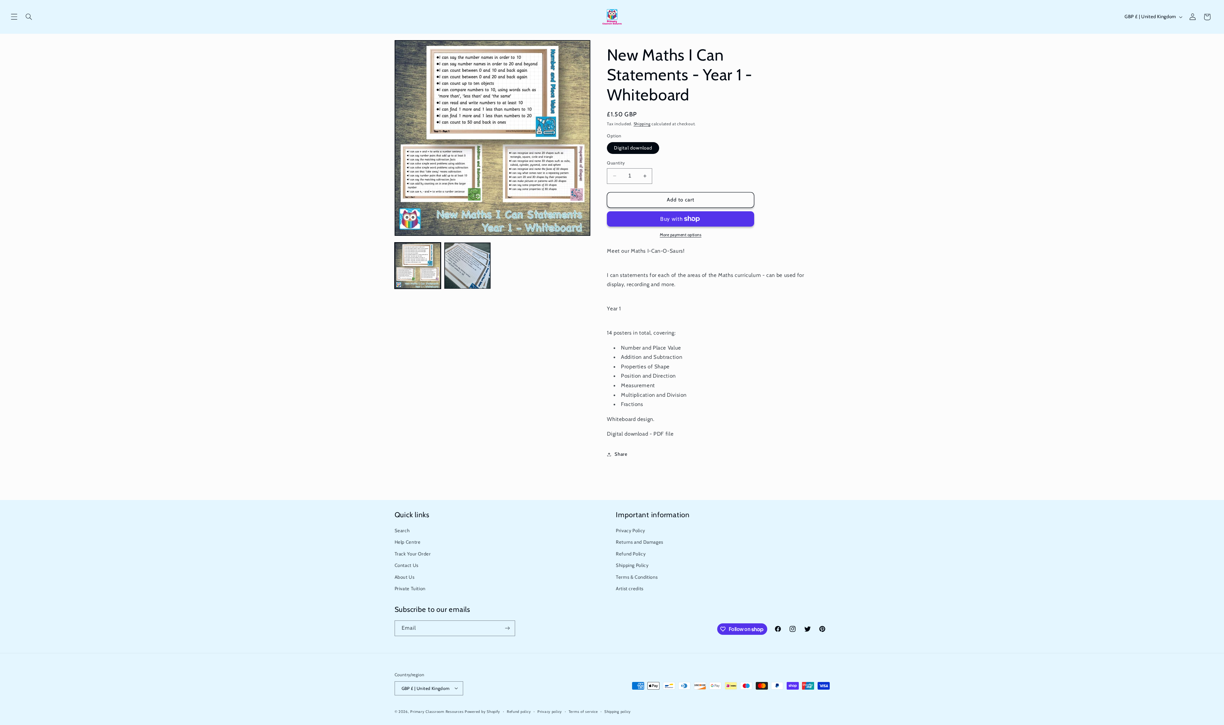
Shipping (642, 123)
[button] (14, 17)
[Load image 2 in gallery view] (467, 266)
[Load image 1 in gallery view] (418, 266)
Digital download (633, 148)
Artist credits (630, 588)
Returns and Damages (639, 542)
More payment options (681, 234)
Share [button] (621, 454)
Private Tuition (410, 588)
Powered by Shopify (482, 711)
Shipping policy (617, 711)
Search (402, 530)
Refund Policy (630, 554)
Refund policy (519, 711)
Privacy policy (549, 711)
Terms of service (583, 711)
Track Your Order (413, 554)
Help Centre (408, 542)
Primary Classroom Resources (436, 711)
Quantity (616, 162)
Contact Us (407, 565)
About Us (405, 577)
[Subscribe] (507, 628)
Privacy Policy (630, 530)
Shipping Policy (632, 565)
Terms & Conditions (637, 577)
